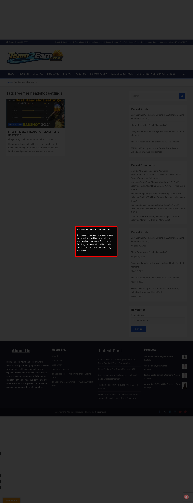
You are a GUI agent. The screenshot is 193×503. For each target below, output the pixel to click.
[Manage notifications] (186, 497)
